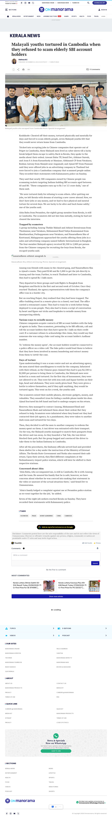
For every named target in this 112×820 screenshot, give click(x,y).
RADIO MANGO (10, 667)
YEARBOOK (75, 3)
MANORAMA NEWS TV (64, 658)
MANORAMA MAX (63, 662)
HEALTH (82, 16)
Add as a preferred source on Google (57, 527)
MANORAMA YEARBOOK (13, 662)
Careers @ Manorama (65, 692)
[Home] (8, 16)
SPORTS (74, 16)
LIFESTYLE (52, 773)
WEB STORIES (53, 787)
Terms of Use (10, 697)
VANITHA (60, 653)
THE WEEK (8, 658)
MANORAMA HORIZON (13, 653)
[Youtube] (29, 2)
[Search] (88, 3)
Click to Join (56, 751)
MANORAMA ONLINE (48, 3)
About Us (8, 683)
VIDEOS (7, 787)
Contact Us (61, 683)
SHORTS (51, 791)
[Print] (23, 69)
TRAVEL (96, 16)
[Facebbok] (6, 813)
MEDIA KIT (60, 688)
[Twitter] (33, 2)
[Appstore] (68, 802)
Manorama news (63, 3)
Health (7, 778)
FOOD (89, 16)
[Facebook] (21, 2)
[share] (18, 69)
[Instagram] (25, 2)
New (59, 16)
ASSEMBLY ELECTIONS (52, 16)
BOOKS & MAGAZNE (64, 667)
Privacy (8, 692)
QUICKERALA (9, 671)
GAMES (66, 16)
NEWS (38, 16)
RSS (58, 697)
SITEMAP (8, 718)
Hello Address (62, 649)
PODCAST (8, 791)
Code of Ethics (62, 723)
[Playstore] (53, 802)
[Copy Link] (29, 69)
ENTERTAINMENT (29, 16)
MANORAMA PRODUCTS (13, 688)
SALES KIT (60, 709)
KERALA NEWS (16, 16)
